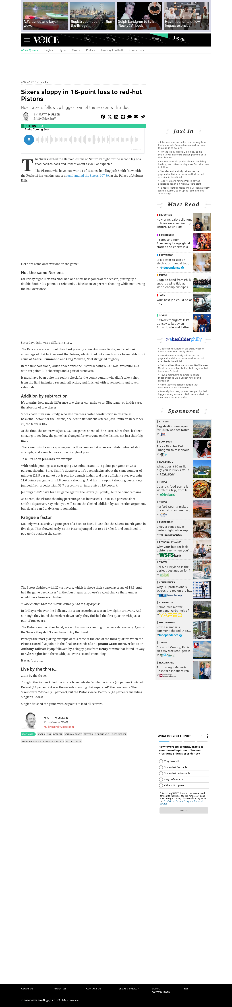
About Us (27, 988)
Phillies (90, 50)
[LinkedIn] (116, 117)
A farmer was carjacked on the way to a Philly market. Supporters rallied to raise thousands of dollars (182, 144)
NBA (40, 126)
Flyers (63, 50)
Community (166, 602)
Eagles (48, 50)
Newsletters (136, 50)
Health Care (166, 662)
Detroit (57, 734)
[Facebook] (103, 117)
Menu (27, 40)
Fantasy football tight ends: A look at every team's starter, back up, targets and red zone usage (184, 190)
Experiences (166, 235)
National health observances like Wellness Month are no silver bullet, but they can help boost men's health (183, 368)
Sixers (76, 50)
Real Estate (166, 461)
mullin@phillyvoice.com (59, 726)
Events (156, 38)
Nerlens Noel (102, 734)
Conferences (167, 582)
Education (165, 214)
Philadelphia (73, 741)
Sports (179, 38)
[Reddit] (123, 117)
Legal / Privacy (129, 988)
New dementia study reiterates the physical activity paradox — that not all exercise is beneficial (181, 174)
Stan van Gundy (73, 734)
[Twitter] (110, 117)
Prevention (166, 255)
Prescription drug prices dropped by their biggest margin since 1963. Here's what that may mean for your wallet (184, 394)
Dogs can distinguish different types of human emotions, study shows (181, 350)
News (87, 38)
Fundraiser (166, 522)
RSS (186, 988)
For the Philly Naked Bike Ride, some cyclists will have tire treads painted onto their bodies (182, 154)
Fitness (164, 421)
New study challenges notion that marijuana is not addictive (178, 386)
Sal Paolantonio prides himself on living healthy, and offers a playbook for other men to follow (184, 164)
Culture (133, 38)
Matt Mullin (50, 114)
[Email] (136, 117)
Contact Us (93, 988)
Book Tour (165, 441)
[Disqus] (83, 841)
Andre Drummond (31, 741)
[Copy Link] (143, 117)
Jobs (162, 295)
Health (110, 38)
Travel (163, 481)
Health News (167, 622)
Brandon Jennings (53, 741)
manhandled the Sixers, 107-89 (87, 175)
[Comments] (129, 117)
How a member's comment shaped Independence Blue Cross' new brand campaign (179, 377)
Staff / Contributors (161, 990)
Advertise (60, 988)
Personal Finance (170, 542)
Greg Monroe (119, 734)
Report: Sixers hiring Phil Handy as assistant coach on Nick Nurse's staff (179, 182)
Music (163, 275)
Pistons (88, 734)
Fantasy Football (112, 50)
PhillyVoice (46, 40)
